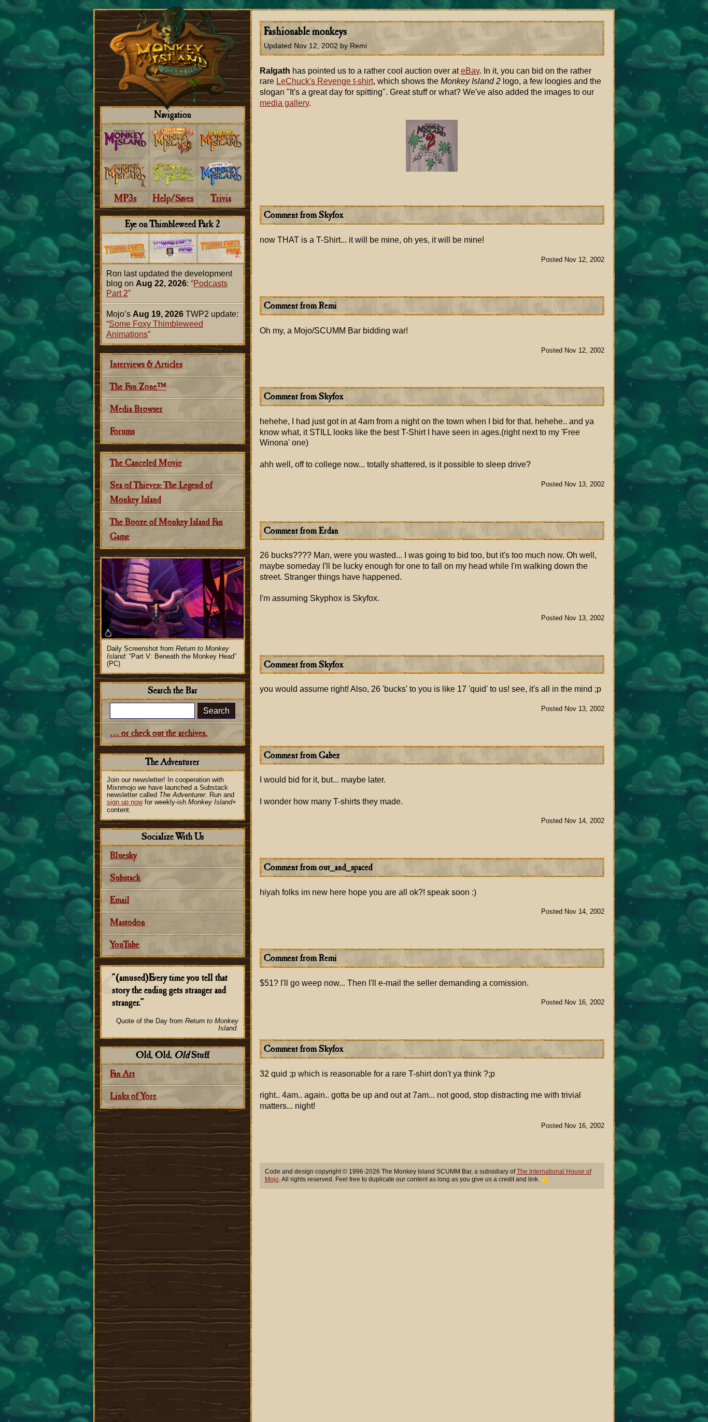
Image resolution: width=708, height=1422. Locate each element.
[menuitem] (125, 141)
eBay (470, 70)
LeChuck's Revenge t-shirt (324, 81)
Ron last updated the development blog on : (169, 283)
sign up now (125, 802)
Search (216, 710)
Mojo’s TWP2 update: (172, 324)
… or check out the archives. (158, 733)
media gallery (284, 103)
